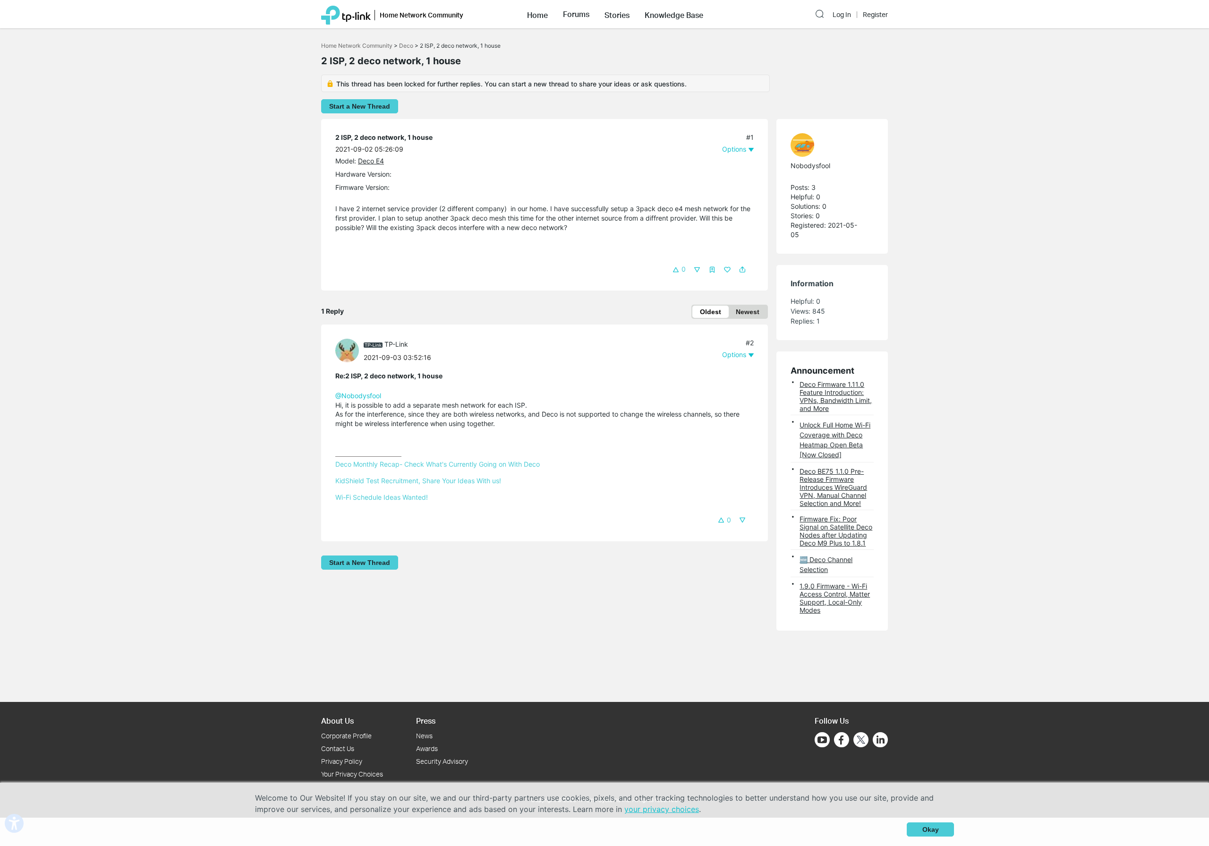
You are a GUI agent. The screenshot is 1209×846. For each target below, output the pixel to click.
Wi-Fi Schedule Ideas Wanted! (381, 497)
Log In (842, 14)
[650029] (349, 350)
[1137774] (827, 145)
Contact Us (337, 748)
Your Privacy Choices (352, 774)
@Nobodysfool (358, 396)
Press (425, 721)
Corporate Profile (346, 736)
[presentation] (347, 350)
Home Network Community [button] (421, 15)
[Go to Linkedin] (880, 739)
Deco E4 (371, 161)
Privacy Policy (341, 761)
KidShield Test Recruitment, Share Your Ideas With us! (418, 481)
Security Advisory (442, 761)
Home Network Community (356, 45)
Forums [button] (576, 14)
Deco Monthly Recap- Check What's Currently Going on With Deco (437, 464)
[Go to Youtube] (822, 739)
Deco (406, 45)
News (424, 736)
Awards (427, 748)
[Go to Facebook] (841, 739)
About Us (337, 721)
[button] (537, 14)
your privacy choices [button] (661, 809)
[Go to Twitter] (860, 740)
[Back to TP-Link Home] (346, 14)
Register (875, 14)
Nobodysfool (810, 166)
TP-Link (396, 344)
